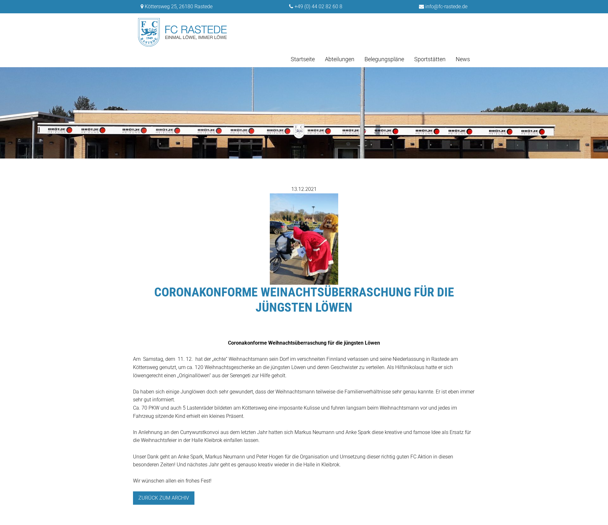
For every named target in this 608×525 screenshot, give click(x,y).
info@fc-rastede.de (446, 6)
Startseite (303, 59)
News (463, 59)
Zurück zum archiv (163, 498)
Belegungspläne (384, 59)
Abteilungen (339, 59)
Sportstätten (430, 59)
